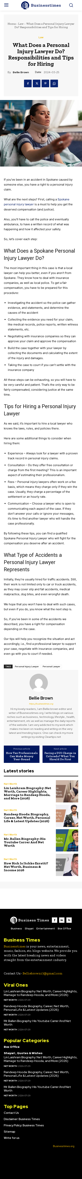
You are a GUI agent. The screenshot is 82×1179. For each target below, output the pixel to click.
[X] (36, 83)
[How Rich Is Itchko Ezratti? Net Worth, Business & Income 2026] (67, 865)
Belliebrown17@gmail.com (42, 973)
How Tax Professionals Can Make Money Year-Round (22, 756)
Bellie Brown (21, 72)
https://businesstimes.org (41, 703)
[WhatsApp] (54, 83)
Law (21, 23)
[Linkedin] (61, 920)
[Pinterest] (45, 83)
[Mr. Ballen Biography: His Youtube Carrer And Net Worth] (67, 840)
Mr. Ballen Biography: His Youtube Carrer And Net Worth (25, 842)
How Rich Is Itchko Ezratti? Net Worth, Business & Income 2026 (26, 866)
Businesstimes (15, 946)
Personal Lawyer (51, 666)
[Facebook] (28, 83)
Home (12, 23)
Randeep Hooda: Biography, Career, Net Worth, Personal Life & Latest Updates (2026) (27, 817)
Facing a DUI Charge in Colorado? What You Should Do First (60, 756)
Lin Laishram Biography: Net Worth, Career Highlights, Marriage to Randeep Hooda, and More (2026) (27, 793)
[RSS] (69, 920)
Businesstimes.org (63, 1146)
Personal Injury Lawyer (27, 666)
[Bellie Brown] (41, 683)
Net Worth (10, 784)
